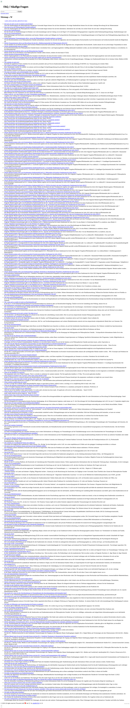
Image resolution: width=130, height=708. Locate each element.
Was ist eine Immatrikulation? (12, 518)
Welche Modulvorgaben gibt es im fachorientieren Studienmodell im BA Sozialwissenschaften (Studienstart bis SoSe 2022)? (39, 153)
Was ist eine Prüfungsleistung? (12, 33)
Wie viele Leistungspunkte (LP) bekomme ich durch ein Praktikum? (23, 84)
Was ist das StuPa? (9, 476)
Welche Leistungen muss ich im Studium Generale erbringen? (21, 156)
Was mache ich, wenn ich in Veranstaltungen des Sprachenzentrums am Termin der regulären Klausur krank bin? (35, 596)
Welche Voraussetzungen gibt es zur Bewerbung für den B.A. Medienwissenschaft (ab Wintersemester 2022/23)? (35, 43)
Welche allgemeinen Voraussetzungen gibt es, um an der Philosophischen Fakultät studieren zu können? (33, 38)
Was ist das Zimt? (9, 327)
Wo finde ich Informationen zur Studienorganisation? (19, 673)
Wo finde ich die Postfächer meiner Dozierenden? (18, 585)
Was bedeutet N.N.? (9, 564)
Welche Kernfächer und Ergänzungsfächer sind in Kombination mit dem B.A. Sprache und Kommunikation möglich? (37, 129)
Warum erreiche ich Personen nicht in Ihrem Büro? (18, 578)
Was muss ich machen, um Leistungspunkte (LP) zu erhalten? (21, 72)
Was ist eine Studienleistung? (12, 30)
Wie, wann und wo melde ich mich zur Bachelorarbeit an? (20, 302)
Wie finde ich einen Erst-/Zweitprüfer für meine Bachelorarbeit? (22, 358)
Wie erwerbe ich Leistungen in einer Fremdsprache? (18, 369)
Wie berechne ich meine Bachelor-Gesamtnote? (17, 104)
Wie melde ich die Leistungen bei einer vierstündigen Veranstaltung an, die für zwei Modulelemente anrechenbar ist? (36, 420)
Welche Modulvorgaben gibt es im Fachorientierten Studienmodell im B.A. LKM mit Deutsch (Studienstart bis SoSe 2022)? (38, 188)
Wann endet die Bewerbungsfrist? (13, 399)
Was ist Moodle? (9, 460)
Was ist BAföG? (8, 489)
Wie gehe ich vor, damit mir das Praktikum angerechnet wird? (21, 88)
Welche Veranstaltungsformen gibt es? (14, 548)
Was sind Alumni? (9, 470)
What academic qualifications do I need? (15, 382)
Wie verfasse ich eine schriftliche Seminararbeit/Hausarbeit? (20, 417)
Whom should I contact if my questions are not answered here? (21, 391)
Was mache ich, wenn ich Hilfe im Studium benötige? (19, 660)
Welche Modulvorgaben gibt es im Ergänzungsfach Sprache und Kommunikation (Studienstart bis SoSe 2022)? (35, 366)
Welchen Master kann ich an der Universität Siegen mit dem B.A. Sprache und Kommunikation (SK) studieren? (35, 655)
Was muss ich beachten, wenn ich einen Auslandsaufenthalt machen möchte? (25, 347)
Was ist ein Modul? (9, 497)
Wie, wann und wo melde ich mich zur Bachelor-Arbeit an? (20, 107)
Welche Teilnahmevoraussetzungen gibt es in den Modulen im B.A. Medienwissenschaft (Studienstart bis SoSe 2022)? (37, 220)
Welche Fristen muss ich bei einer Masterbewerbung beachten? (21, 395)
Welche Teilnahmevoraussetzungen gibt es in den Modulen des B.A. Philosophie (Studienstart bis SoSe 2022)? (35, 284)
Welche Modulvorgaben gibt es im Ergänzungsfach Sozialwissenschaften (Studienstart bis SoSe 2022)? (33, 254)
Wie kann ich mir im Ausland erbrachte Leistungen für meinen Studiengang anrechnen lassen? (30, 340)
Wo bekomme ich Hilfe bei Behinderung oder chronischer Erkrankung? (24, 524)
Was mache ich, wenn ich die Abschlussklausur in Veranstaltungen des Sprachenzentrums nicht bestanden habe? (35, 593)
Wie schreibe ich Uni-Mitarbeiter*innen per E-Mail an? (19, 442)
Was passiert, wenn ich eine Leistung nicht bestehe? (18, 411)
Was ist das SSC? (9, 452)
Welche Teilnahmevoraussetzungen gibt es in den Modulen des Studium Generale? (27, 223)
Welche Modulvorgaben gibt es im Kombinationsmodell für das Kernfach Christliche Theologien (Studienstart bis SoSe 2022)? (39, 110)
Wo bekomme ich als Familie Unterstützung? (16, 529)
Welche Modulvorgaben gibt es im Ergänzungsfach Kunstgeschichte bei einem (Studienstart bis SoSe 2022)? (34, 241)
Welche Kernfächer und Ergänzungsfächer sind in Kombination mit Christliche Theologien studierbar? (32, 116)
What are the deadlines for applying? (14, 372)
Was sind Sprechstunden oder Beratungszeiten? (17, 567)
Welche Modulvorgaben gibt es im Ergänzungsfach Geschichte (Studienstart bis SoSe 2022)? (30, 361)
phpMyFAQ (36, 703)
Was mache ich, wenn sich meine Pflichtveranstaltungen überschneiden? (24, 666)
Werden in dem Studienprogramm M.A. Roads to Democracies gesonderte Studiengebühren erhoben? (32, 628)
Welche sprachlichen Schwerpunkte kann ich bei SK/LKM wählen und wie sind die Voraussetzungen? (32, 57)
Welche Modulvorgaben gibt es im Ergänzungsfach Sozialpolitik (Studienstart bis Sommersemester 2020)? (33, 260)
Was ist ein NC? (8, 500)
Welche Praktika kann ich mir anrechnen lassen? (17, 81)
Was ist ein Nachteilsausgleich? (13, 455)
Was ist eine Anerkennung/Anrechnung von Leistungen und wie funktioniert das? (27, 558)
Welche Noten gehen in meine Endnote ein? (16, 97)
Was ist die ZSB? (9, 537)
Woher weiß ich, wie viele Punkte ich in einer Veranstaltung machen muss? (25, 94)
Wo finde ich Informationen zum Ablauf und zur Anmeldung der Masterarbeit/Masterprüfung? (30, 331)
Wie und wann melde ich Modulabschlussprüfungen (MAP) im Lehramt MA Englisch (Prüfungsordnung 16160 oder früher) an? (40, 679)
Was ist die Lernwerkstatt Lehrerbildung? (15, 540)
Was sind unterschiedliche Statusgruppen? (16, 574)
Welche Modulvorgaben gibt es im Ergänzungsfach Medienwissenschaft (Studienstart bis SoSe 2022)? (32, 233)
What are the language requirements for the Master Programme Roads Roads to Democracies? (30, 385)
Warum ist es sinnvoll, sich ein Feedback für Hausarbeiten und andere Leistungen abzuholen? (30, 570)
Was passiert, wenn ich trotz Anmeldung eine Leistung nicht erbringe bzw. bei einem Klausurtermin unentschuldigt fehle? (38, 407)
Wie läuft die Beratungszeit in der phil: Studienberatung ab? (20, 686)
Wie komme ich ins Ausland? (12, 554)
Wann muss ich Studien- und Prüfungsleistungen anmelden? (21, 433)
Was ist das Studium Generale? (12, 68)
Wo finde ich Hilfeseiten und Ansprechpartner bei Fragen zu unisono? (23, 604)
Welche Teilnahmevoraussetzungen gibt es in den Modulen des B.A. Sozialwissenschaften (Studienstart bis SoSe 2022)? (37, 278)
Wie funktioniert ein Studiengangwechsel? (16, 308)
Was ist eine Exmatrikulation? (12, 463)
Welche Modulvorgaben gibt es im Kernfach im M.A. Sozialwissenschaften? (25, 350)
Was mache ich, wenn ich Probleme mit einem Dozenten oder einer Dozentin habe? (27, 670)
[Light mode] (125, 703)
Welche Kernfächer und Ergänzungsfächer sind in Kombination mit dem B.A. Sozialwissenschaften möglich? (34, 126)
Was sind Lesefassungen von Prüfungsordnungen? (18, 698)
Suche (19, 11)
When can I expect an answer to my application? (17, 388)
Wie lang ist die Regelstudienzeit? (13, 297)
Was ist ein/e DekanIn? (10, 479)
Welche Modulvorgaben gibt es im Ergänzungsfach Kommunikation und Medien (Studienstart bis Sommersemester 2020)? (38, 263)
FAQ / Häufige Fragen (16, 7)
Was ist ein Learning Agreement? (13, 425)
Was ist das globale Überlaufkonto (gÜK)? (16, 607)
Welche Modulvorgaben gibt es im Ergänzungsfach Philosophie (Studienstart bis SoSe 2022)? (30, 249)
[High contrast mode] (128, 703)
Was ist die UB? (8, 510)
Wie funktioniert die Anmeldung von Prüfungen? (17, 316)
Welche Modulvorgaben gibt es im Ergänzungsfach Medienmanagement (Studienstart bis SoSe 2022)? (32, 236)
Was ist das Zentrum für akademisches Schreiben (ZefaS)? (20, 695)
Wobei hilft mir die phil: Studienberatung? (16, 663)
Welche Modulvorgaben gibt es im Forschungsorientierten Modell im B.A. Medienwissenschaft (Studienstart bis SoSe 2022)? (39, 137)
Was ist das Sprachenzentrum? (12, 324)
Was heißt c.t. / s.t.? (9, 466)
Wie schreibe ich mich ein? (11, 62)
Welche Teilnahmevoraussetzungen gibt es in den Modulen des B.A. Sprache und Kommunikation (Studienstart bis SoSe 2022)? (40, 230)
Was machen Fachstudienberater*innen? (15, 615)
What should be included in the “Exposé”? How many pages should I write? (25, 375)
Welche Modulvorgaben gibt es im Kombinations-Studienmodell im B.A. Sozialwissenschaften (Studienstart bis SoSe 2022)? (39, 147)
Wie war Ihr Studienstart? (11, 676)
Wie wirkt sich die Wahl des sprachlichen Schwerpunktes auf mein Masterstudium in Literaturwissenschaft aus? (35, 343)
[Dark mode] (127, 703)
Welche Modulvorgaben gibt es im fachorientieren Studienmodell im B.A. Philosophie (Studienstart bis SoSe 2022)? (36, 177)
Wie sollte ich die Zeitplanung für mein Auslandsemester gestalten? (22, 91)
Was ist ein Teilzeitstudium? (12, 503)
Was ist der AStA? (9, 473)
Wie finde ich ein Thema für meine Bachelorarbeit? (18, 414)
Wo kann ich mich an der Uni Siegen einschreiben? (18, 24)
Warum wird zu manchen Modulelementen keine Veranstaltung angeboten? (25, 75)
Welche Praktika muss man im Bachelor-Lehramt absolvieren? (21, 291)
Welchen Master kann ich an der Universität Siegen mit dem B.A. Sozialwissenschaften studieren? (31, 650)
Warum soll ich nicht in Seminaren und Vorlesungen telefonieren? (22, 582)
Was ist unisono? (9, 599)
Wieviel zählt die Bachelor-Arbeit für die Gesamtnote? (19, 100)
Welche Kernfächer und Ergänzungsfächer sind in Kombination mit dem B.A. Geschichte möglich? (32, 120)
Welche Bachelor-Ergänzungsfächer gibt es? (16, 54)
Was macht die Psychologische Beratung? (16, 521)
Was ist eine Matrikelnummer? (12, 494)
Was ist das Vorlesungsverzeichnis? (14, 506)
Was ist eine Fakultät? (10, 514)
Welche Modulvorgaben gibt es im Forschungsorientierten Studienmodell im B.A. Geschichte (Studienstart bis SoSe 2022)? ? (39, 163)
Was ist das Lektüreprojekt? (12, 275)
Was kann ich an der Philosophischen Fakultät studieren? (20, 27)
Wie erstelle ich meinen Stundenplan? (14, 65)
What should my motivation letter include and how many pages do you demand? (26, 379)
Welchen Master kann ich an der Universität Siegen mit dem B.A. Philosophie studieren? (29, 646)
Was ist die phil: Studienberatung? (13, 610)
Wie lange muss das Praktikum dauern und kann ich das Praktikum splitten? (25, 446)
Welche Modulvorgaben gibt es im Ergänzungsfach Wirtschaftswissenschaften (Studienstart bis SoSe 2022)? (34, 244)
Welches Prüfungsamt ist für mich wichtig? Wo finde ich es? (21, 313)
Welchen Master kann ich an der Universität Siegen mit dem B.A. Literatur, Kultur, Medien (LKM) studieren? (34, 641)
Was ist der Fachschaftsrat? (11, 486)
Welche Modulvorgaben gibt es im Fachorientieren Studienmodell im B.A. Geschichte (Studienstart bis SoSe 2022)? (36, 167)
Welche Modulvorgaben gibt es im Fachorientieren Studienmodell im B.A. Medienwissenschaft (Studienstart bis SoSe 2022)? (39, 142)
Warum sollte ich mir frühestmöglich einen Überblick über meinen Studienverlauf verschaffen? (30, 588)
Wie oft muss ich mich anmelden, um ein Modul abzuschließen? (22, 403)
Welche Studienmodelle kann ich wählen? (16, 46)
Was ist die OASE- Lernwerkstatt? (14, 543)
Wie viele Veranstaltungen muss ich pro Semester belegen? (20, 355)
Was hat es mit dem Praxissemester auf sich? (16, 319)
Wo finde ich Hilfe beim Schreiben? (14, 692)
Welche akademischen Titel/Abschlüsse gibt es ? (17, 551)
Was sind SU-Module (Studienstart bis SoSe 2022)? (18, 438)
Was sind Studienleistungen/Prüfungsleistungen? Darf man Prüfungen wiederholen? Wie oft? (30, 294)
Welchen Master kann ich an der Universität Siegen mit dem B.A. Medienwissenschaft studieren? (31, 631)
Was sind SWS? (8, 449)
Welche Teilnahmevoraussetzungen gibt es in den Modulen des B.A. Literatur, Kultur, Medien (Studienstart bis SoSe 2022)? (38, 227)
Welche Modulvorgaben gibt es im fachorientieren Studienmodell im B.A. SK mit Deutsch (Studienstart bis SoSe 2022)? (37, 211)
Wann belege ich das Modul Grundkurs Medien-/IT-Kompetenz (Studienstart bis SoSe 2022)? (30, 287)
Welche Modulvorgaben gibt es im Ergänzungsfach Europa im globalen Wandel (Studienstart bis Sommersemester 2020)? (38, 257)
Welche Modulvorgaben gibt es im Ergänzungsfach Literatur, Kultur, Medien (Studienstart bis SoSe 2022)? (34, 267)
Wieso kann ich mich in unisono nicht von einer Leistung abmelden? (23, 682)
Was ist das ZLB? (9, 534)
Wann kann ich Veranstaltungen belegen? (15, 430)
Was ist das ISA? (9, 561)
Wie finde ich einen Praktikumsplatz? (14, 78)
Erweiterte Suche (5, 13)
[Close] (1, 705)
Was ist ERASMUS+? (10, 482)
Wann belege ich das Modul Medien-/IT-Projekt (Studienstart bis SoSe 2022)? (26, 618)
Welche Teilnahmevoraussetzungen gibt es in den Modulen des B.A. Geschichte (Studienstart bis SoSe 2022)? (35, 281)
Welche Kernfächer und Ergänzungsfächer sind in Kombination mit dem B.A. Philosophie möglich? (32, 123)
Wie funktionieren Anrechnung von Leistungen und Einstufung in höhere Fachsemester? (29, 305)
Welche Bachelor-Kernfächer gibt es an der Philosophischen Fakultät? (23, 51)
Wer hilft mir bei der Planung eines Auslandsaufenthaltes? (20, 335)
